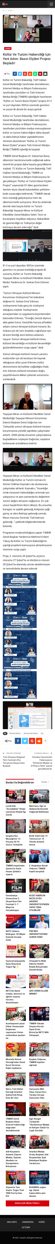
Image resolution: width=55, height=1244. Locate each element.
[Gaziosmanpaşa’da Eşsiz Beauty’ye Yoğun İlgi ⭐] (16, 951)
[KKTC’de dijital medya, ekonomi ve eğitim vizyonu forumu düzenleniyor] (16, 981)
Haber (7, 48)
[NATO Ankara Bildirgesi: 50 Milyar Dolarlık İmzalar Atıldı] (16, 921)
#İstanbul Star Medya (31, 733)
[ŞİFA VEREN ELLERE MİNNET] (39, 981)
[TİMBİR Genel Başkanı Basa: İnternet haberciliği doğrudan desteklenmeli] (16, 1109)
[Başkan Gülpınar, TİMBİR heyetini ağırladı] (39, 1049)
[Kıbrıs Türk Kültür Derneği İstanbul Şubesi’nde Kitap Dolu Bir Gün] (16, 1079)
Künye (42, 1222)
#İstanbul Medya (14, 733)
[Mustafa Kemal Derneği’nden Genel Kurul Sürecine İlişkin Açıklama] (16, 1049)
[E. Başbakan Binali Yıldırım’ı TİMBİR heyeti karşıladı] (39, 856)
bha (42, 733)
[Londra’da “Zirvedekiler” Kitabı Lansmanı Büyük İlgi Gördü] (16, 796)
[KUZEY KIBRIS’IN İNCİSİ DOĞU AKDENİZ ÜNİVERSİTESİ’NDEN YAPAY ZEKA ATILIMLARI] (39, 886)
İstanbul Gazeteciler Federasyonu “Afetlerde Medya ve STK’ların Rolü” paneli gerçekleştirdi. (41, 763)
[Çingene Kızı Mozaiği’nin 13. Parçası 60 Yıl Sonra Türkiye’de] (16, 826)
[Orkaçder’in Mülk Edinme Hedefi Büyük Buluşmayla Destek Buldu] (39, 951)
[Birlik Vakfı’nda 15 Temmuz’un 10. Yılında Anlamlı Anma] (39, 826)
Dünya (11, 917)
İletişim (26, 1227)
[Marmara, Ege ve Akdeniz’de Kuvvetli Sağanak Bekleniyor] (39, 796)
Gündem (35, 822)
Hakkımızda (28, 1222)
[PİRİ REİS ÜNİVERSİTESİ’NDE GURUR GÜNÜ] (39, 921)
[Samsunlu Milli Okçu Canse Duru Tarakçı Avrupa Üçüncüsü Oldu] (39, 1079)
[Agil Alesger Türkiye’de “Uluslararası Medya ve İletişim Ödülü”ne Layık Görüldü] (39, 1109)
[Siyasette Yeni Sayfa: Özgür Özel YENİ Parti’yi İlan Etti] (16, 1177)
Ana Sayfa (12, 1222)
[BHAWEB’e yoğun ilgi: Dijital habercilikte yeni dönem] (39, 1177)
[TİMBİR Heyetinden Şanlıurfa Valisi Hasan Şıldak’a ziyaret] (16, 856)
